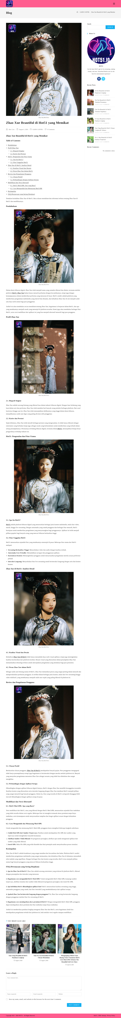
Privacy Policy (111, 1015)
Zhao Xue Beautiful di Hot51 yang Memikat (103, 12)
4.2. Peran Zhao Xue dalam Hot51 (21, 171)
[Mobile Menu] (114, 4)
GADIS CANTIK (38, 129)
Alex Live (11, 129)
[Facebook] (99, 79)
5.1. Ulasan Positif (16, 177)
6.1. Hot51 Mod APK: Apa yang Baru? (23, 185)
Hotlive (106, 71)
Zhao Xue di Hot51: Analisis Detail (19, 165)
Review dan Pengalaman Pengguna (19, 174)
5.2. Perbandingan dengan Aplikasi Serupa (24, 180)
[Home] (77, 12)
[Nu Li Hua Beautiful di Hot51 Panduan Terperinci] (90, 139)
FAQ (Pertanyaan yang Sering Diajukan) (21, 194)
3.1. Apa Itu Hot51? (16, 159)
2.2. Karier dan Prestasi (18, 154)
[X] (103, 79)
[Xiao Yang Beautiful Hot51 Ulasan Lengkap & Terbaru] (90, 130)
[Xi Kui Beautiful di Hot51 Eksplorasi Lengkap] (90, 93)
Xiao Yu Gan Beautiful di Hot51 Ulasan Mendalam (44, 956)
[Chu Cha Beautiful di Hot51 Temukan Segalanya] (90, 111)
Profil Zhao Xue (13, 148)
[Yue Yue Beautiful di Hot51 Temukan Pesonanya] (90, 102)
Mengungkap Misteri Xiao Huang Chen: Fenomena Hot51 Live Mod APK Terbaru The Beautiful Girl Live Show (70, 959)
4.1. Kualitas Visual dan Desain (20, 168)
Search (89, 24)
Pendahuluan (12, 145)
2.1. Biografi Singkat (17, 151)
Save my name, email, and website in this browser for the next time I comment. (35, 999)
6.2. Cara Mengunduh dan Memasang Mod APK (26, 188)
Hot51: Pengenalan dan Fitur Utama (20, 157)
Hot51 (96, 69)
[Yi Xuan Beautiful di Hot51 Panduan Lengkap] (90, 121)
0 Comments (51, 129)
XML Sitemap (102, 1015)
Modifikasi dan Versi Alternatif (18, 183)
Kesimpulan (12, 191)
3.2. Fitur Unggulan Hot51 (19, 162)
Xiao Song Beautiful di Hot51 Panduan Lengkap (18, 956)
